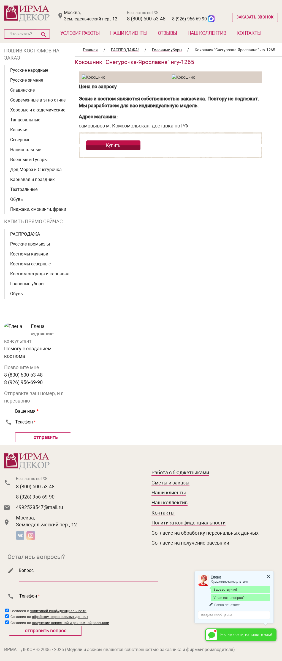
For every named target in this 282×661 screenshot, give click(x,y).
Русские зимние (26, 80)
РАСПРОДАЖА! (125, 50)
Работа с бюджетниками (180, 472)
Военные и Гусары (29, 159)
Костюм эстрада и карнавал (39, 273)
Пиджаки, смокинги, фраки (38, 209)
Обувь (16, 199)
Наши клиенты (128, 33)
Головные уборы (27, 283)
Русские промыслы (30, 244)
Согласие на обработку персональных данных (205, 533)
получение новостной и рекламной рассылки (70, 623)
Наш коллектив (207, 33)
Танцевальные (25, 119)
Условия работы (80, 33)
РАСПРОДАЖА (25, 234)
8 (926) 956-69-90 (189, 19)
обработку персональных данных (60, 617)
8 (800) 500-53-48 (146, 19)
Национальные (25, 149)
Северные (20, 139)
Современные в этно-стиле (38, 100)
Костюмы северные (30, 263)
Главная (90, 50)
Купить (113, 145)
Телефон (25, 422)
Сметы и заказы (170, 483)
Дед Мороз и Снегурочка (36, 169)
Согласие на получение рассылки (190, 543)
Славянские (22, 90)
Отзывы (167, 33)
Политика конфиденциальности (188, 523)
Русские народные (29, 70)
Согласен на (49, 617)
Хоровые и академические (37, 110)
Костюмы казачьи (29, 254)
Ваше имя (27, 411)
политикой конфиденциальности (58, 611)
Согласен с (48, 611)
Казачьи (19, 129)
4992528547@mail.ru (39, 507)
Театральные (23, 189)
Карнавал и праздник (32, 179)
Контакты (249, 33)
